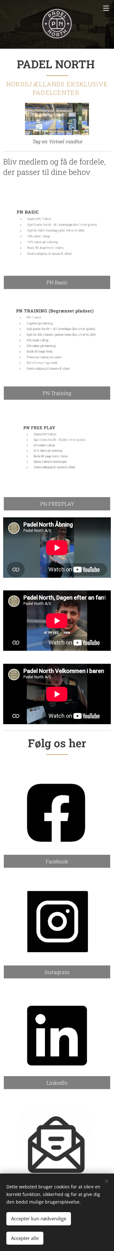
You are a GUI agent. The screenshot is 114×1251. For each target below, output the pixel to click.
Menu (106, 8)
